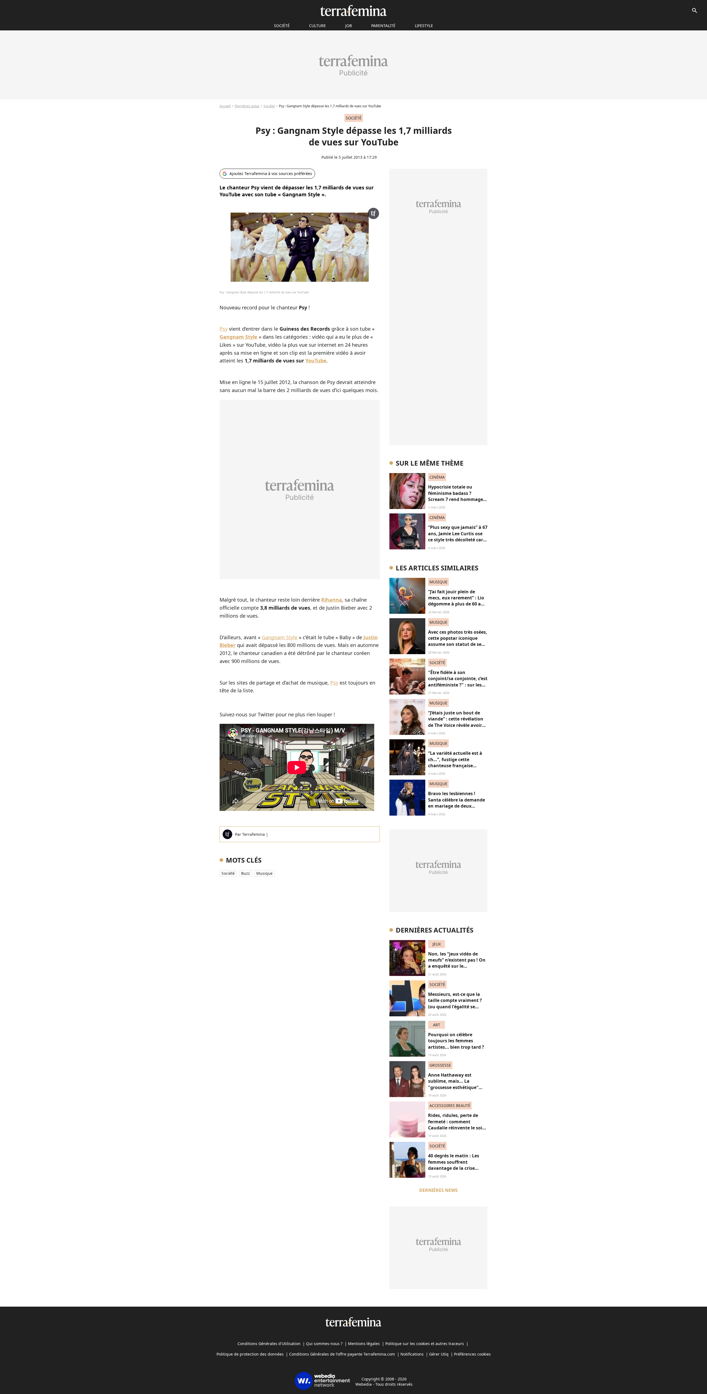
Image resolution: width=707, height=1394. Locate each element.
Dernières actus (247, 106)
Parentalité (383, 25)
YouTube (315, 360)
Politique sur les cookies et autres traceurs (424, 1343)
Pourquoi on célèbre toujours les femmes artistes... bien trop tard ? (456, 1041)
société (282, 25)
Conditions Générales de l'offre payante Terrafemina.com (342, 1354)
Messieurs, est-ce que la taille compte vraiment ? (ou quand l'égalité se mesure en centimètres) (455, 1003)
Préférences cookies (472, 1354)
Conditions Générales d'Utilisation (269, 1343)
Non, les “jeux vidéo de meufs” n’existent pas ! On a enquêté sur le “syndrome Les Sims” (457, 963)
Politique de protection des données (250, 1354)
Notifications (412, 1354)
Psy (224, 328)
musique (264, 873)
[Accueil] (353, 10)
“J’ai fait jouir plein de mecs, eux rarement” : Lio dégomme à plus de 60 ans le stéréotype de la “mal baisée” (457, 604)
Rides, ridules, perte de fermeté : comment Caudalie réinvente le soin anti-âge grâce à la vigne (456, 1124)
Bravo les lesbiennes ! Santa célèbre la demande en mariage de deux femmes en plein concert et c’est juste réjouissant (456, 805)
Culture (317, 25)
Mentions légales (364, 1343)
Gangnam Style (279, 637)
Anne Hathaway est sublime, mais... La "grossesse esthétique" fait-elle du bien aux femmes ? (453, 1087)
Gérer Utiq (439, 1354)
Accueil (225, 106)
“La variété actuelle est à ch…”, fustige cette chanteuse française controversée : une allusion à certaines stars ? (457, 765)
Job (348, 25)
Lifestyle (424, 25)
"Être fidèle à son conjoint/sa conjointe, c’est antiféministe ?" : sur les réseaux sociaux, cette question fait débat (457, 684)
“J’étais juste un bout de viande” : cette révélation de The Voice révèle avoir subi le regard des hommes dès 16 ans (457, 725)
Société (269, 106)
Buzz (245, 873)
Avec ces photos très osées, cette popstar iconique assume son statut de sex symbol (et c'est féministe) (457, 641)
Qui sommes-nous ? (324, 1343)
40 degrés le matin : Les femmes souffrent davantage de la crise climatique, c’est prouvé (454, 1165)
